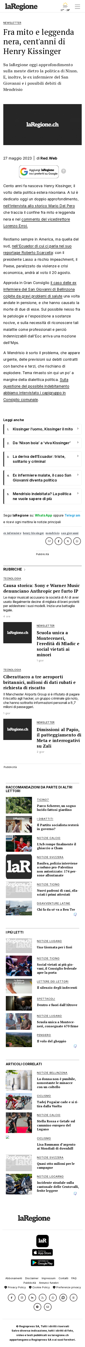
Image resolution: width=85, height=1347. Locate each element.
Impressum (48, 1278)
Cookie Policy (41, 1287)
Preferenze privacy (68, 1287)
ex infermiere (12, 533)
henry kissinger (33, 533)
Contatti (63, 1278)
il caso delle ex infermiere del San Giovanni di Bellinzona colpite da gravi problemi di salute (40, 289)
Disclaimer (32, 1278)
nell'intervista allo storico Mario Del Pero (39, 206)
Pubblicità (30, 1282)
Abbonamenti (13, 1278)
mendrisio (52, 533)
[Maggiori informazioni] (63, 171)
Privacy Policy (16, 1287)
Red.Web (48, 158)
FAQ (74, 1278)
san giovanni (70, 533)
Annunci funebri (49, 1282)
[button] (11, 1297)
